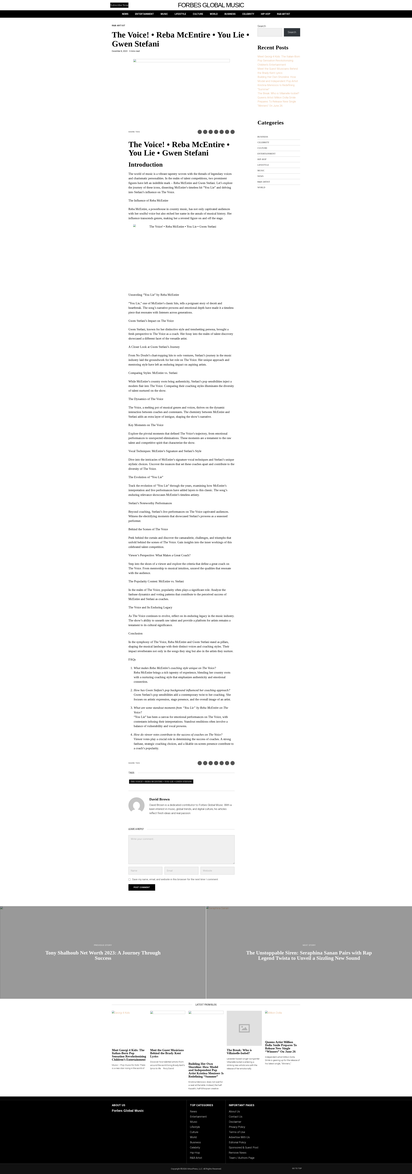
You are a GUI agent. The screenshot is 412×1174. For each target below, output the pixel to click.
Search (262, 26)
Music (261, 171)
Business (263, 137)
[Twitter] (205, 132)
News (261, 176)
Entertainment (267, 154)
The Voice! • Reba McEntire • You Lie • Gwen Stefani (161, 781)
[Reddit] (227, 132)
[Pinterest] (211, 132)
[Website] (151, 819)
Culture (262, 148)
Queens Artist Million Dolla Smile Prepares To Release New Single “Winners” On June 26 (277, 101)
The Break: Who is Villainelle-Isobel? (278, 93)
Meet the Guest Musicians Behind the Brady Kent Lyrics (167, 1053)
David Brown (159, 799)
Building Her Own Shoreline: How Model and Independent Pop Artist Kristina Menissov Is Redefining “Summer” (206, 1070)
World (261, 187)
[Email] (232, 132)
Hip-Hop (262, 159)
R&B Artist (118, 25)
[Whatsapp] (222, 132)
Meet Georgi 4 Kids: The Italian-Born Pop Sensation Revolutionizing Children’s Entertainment (279, 60)
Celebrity (263, 142)
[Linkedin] (216, 132)
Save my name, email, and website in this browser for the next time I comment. (175, 879)
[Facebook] (200, 132)
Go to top (297, 1168)
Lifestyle (263, 165)
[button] (294, 5)
